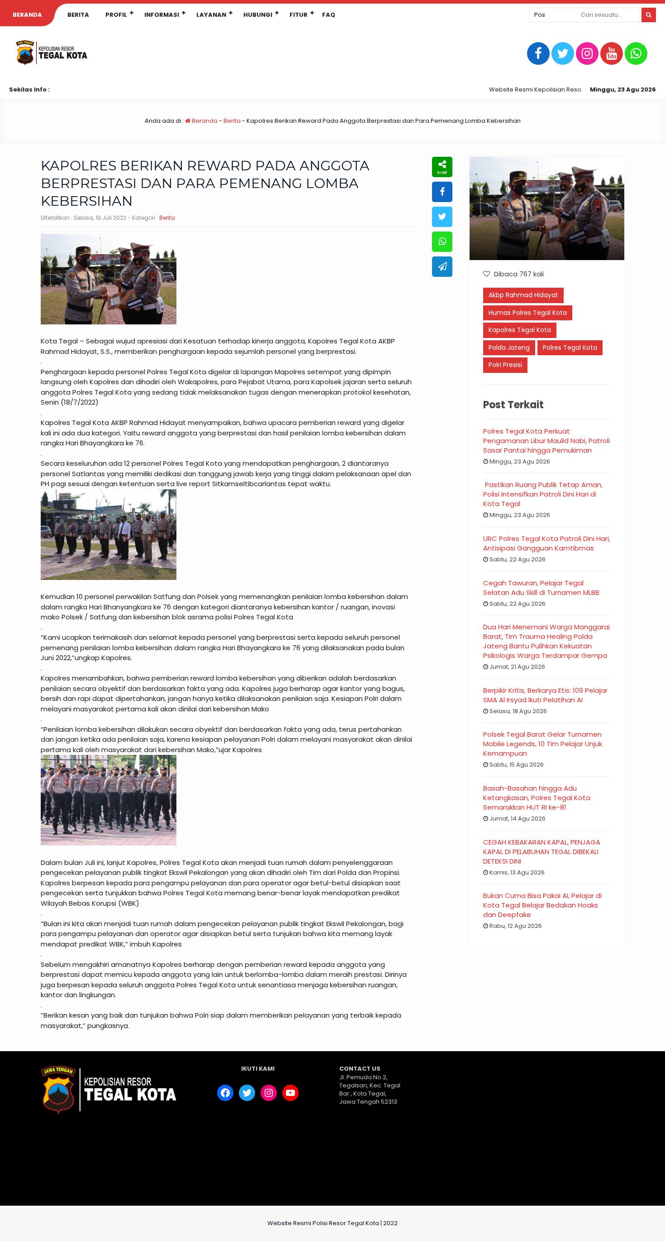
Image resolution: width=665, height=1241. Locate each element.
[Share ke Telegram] (442, 266)
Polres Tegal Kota (570, 347)
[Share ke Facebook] (442, 192)
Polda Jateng (509, 347)
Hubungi (257, 14)
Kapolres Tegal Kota (520, 329)
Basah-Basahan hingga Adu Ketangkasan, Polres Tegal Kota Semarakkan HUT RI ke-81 (536, 797)
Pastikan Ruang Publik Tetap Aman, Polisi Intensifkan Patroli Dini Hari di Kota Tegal (543, 494)
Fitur (299, 14)
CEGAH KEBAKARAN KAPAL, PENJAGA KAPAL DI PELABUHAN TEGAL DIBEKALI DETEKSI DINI (541, 851)
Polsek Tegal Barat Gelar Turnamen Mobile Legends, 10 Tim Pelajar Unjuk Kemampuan (542, 743)
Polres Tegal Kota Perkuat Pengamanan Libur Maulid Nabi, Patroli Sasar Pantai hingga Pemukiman (546, 440)
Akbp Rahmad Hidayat (523, 294)
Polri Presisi (505, 364)
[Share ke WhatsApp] (442, 242)
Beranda (27, 14)
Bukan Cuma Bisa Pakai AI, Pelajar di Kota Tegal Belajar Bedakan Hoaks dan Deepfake (542, 905)
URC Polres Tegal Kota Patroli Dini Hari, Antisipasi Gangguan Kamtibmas (546, 543)
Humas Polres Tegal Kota (528, 312)
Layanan (211, 14)
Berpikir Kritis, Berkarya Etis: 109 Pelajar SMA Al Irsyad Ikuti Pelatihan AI (545, 695)
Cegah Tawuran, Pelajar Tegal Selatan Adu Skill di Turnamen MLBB (541, 587)
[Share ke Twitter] (442, 217)
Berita (78, 14)
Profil (116, 14)
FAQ (328, 14)
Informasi (161, 14)
